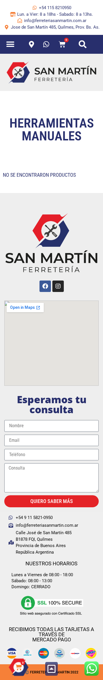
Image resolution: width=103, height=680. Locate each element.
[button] (10, 44)
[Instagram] (58, 286)
